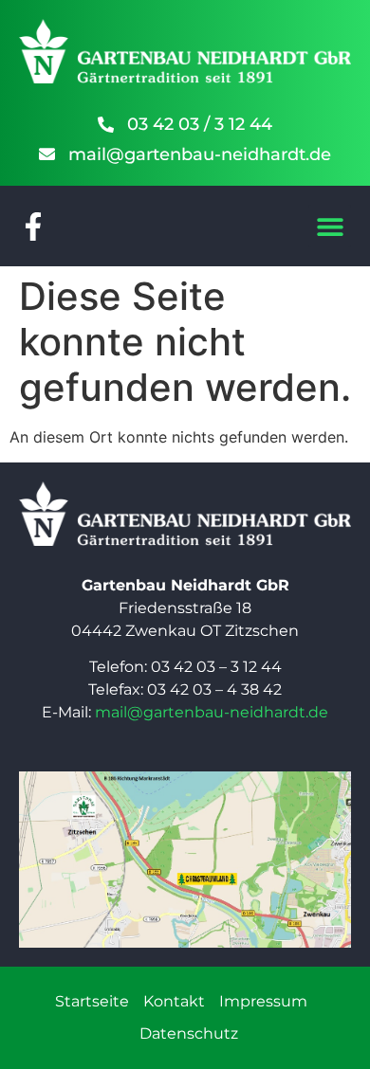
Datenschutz (188, 1033)
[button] (329, 226)
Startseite (92, 1001)
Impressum (263, 1001)
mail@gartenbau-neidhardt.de (211, 712)
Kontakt (174, 1001)
